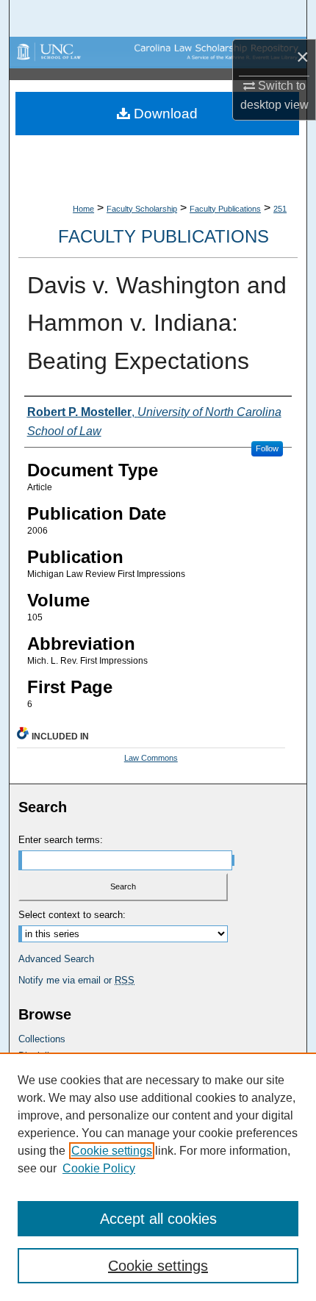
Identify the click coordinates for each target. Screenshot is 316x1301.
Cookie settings (111, 1150)
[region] (158, 1177)
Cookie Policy (98, 1168)
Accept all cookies (158, 1219)
